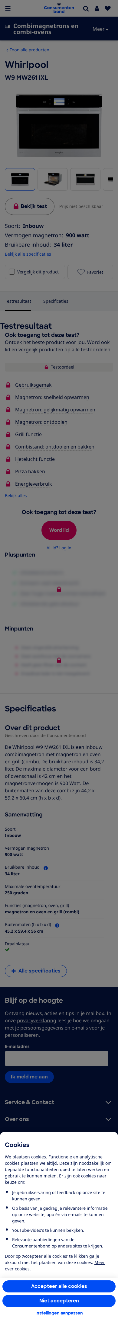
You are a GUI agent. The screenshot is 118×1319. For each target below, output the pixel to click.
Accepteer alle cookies (59, 1286)
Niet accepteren (59, 1301)
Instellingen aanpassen (59, 1313)
